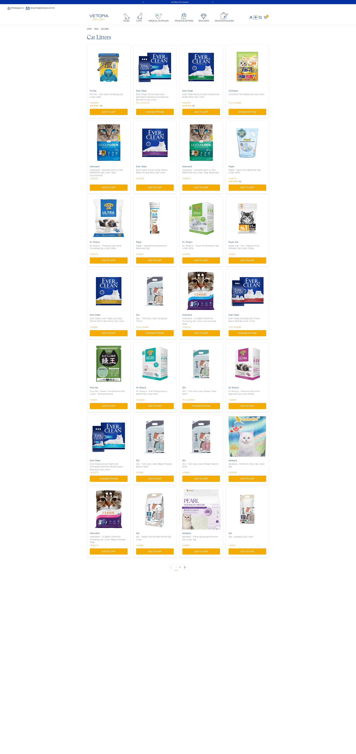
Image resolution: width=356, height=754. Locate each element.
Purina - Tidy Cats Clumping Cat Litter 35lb (106, 95)
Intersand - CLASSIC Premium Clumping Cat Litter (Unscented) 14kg (199, 321)
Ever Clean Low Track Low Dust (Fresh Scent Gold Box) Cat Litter (107, 319)
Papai (231, 166)
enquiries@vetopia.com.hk (42, 8)
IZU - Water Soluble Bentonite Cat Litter (153, 538)
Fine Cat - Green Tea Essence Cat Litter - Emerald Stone (107, 392)
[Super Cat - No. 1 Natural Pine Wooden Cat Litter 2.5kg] (247, 218)
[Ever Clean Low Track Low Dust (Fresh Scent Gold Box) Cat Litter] (108, 291)
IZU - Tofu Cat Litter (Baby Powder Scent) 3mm (154, 465)
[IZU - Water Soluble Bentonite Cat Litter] (155, 509)
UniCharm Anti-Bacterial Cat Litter (246, 94)
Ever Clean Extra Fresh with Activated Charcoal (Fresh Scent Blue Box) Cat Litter (106, 466)
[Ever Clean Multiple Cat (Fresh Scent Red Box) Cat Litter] (247, 291)
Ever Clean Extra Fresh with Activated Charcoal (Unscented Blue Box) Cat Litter (152, 97)
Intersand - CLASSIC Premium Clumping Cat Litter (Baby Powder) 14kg (108, 539)
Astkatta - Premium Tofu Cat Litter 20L (247, 465)
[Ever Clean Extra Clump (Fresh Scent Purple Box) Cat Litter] (155, 142)
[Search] (260, 17)
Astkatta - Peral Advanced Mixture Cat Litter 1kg (200, 538)
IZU (138, 315)
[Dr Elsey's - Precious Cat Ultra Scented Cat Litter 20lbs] (247, 364)
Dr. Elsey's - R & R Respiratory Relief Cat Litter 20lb (151, 392)
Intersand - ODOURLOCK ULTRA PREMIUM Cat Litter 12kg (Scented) (200, 171)
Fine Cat (94, 388)
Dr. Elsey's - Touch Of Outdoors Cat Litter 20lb (200, 247)
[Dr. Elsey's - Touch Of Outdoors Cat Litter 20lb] (201, 218)
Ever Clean (141, 91)
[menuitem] (126, 17)
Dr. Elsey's (95, 242)
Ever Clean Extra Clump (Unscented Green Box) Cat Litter (200, 95)
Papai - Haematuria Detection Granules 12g (151, 247)
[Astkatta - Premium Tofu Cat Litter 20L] (247, 436)
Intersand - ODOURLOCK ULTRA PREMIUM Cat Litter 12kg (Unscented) (106, 172)
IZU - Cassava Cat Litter (241, 537)
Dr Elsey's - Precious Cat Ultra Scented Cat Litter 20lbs (244, 392)
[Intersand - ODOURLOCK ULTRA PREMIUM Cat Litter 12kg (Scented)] (201, 142)
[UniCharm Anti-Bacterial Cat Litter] (247, 66)
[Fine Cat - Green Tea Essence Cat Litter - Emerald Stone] (108, 364)
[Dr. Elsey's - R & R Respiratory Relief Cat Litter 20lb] (155, 364)
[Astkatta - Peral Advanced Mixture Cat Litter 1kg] (201, 509)
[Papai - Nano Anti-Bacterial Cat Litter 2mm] (247, 142)
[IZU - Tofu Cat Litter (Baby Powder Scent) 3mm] (155, 436)
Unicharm (233, 91)
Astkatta (233, 460)
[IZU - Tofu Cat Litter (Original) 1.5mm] (155, 291)
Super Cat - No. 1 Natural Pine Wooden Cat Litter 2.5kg (244, 247)
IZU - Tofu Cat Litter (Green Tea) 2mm (199, 392)
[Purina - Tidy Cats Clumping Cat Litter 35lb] (108, 66)
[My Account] (251, 17)
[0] (265, 17)
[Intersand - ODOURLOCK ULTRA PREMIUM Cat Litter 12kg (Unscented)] (108, 142)
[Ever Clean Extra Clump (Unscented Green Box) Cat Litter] (201, 66)
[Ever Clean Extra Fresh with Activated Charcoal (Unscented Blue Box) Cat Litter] (155, 66)
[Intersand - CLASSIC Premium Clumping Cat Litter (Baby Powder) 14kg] (108, 509)
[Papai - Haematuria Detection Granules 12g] (155, 218)
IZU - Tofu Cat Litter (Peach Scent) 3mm (200, 465)
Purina (93, 91)
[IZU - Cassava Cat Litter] (247, 509)
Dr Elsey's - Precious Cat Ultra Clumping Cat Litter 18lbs (105, 247)
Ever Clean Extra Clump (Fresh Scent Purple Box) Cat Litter (152, 171)
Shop (96, 29)
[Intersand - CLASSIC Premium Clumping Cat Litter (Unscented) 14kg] (201, 291)
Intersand (94, 166)
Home (89, 29)
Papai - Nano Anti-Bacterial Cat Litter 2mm (245, 171)
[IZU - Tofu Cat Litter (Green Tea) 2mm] (201, 364)
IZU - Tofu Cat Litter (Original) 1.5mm (151, 319)
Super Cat (233, 242)
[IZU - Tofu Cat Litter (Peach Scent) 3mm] (201, 436)
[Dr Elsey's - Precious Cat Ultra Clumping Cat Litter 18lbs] (108, 218)
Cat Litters (105, 29)
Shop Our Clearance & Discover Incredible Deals (178, 2)
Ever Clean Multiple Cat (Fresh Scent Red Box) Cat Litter (244, 319)
